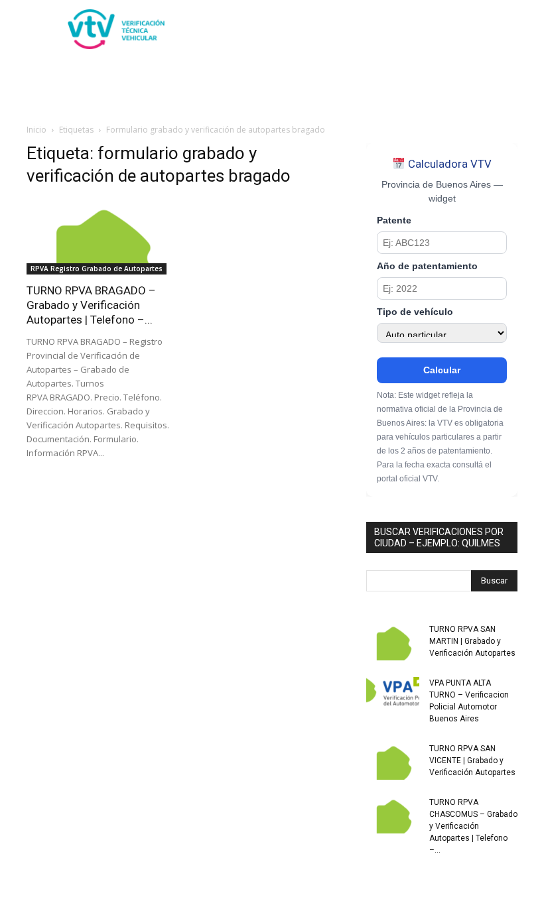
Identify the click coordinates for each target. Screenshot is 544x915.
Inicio (36, 129)
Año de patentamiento (427, 266)
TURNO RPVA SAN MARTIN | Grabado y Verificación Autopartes (472, 641)
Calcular (441, 370)
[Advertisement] (361, 29)
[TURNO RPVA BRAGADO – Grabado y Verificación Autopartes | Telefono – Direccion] (102, 237)
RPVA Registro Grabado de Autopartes (97, 268)
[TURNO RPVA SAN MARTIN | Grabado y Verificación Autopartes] (392, 641)
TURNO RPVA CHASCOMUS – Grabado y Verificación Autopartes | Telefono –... (473, 826)
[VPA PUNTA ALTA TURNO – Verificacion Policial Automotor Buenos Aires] (392, 695)
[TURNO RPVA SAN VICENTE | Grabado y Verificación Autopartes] (392, 761)
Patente (394, 220)
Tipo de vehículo (415, 312)
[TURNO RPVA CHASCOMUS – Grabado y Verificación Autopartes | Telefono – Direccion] (392, 814)
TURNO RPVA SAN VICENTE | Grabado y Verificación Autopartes (472, 760)
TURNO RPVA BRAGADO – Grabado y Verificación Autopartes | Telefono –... (91, 305)
